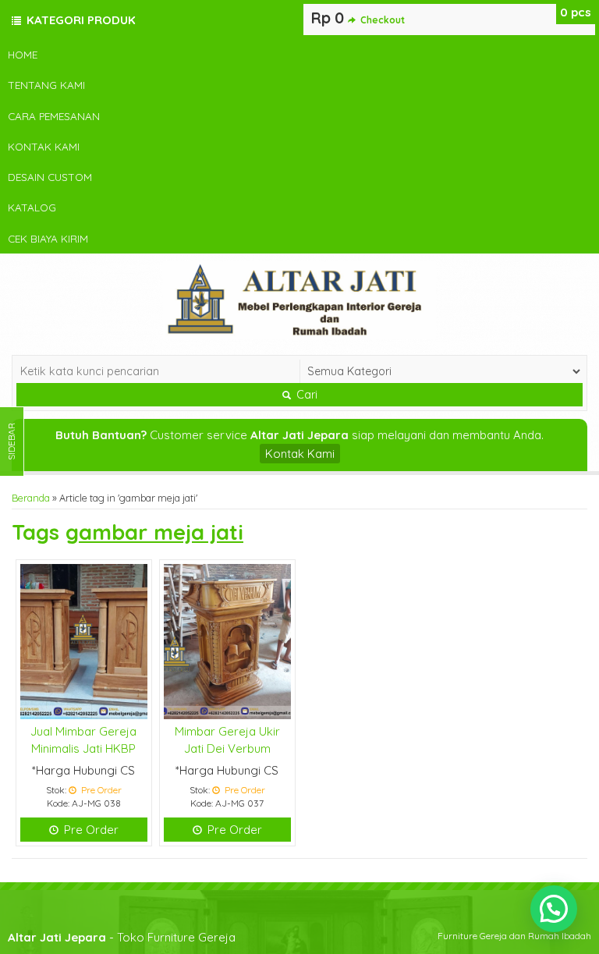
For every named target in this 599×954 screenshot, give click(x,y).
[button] (553, 908)
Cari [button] (305, 395)
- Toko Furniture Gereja (122, 937)
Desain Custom (50, 176)
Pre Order (90, 829)
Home (22, 54)
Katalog (32, 207)
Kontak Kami (44, 146)
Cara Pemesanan (54, 115)
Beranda (31, 497)
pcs (575, 12)
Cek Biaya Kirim (48, 238)
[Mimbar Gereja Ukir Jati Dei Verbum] (227, 640)
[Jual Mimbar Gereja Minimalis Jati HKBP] (83, 640)
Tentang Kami (46, 84)
